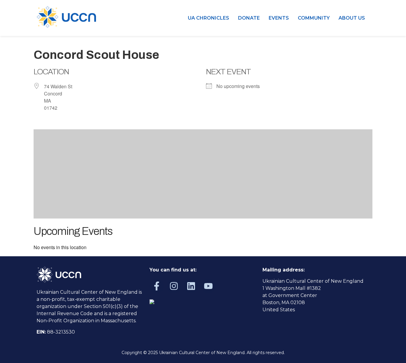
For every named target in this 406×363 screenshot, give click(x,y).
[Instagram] (174, 286)
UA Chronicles (208, 18)
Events (279, 18)
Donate (249, 18)
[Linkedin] (191, 286)
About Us (352, 18)
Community (314, 18)
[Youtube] (208, 286)
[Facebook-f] (157, 286)
